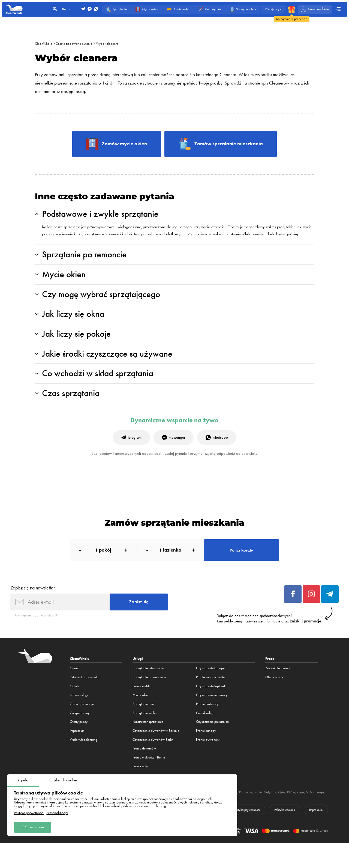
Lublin (258, 792)
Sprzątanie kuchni (145, 713)
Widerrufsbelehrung (83, 739)
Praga (319, 792)
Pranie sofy (140, 766)
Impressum (77, 730)
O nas (74, 668)
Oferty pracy (79, 721)
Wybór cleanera (107, 43)
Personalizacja (57, 813)
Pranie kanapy (206, 730)
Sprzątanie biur (143, 704)
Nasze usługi (79, 695)
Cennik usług (204, 713)
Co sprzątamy (79, 713)
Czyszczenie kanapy (210, 668)
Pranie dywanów (144, 748)
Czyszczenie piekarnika (212, 721)
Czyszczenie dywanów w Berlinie (156, 730)
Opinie (74, 686)
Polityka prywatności (29, 813)
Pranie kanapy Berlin (210, 677)
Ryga (300, 792)
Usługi (138, 659)
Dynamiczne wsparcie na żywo (174, 420)
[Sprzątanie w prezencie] (291, 9)
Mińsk (310, 792)
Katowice (245, 792)
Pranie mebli (141, 686)
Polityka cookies (284, 810)
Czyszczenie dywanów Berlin (153, 739)
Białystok (269, 792)
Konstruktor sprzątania (148, 721)
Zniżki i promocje (82, 704)
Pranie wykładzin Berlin (149, 757)
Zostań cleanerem (277, 668)
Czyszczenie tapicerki (211, 686)
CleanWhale (43, 43)
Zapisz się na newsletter (32, 588)
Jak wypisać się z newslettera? (36, 615)
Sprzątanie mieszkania (148, 668)
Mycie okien (141, 695)
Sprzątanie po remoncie (149, 677)
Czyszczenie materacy (211, 695)
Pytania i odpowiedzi (85, 677)
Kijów (281, 792)
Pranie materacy (207, 704)
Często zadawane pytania (74, 43)
